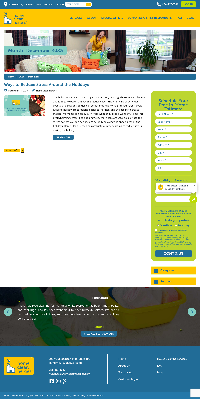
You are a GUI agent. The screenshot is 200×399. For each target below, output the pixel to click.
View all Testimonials (99, 333)
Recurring (183, 225)
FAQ (179, 17)
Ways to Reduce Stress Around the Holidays (46, 84)
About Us (124, 365)
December (33, 77)
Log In (188, 4)
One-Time (165, 225)
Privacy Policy (79, 395)
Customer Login (128, 379)
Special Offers (112, 17)
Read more (63, 137)
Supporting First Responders (150, 17)
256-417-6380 (170, 4)
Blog (190, 17)
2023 (21, 77)
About (92, 17)
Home (11, 77)
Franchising (125, 372)
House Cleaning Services (172, 358)
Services (76, 17)
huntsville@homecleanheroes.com (69, 373)
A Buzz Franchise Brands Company (55, 395)
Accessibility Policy (95, 395)
